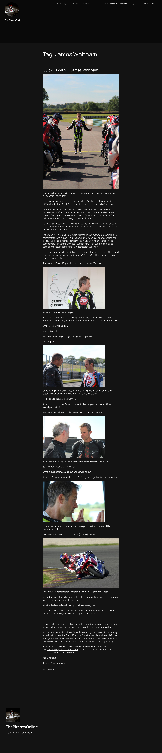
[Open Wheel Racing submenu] (134, 3)
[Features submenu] (80, 3)
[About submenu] (157, 3)
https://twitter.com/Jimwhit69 (59, 652)
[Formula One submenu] (93, 3)
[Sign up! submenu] (70, 3)
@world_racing (58, 662)
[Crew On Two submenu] (107, 3)
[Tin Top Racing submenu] (149, 3)
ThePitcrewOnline (13, 20)
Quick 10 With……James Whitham (70, 70)
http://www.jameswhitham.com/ (62, 649)
